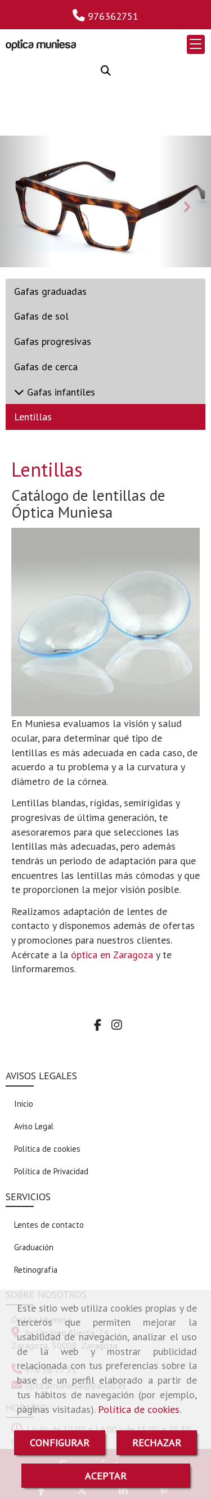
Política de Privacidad (51, 1171)
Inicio (23, 1103)
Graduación (33, 1247)
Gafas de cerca (46, 366)
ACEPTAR (106, 1475)
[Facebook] (97, 1025)
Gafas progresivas (52, 341)
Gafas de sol (41, 315)
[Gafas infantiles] (19, 391)
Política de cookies (138, 1409)
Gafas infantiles (59, 391)
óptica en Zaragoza (112, 954)
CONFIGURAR (59, 1442)
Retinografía (35, 1269)
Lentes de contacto (49, 1224)
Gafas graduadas (50, 291)
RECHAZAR (156, 1442)
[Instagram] (116, 1025)
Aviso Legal (33, 1126)
